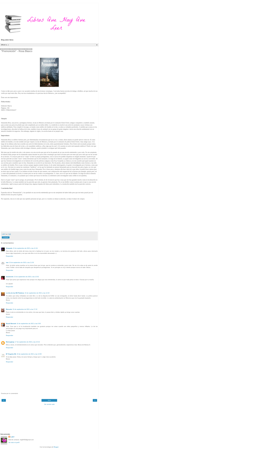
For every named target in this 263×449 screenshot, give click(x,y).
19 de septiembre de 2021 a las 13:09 (29, 354)
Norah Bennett (11, 323)
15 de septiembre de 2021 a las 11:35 (21, 262)
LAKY (12, 437)
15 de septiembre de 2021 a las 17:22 (25, 309)
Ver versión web (49, 404)
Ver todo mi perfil (13, 442)
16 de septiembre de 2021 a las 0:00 (29, 323)
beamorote (9, 276)
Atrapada (9, 248)
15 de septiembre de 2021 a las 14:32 (37, 293)
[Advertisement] (49, 5)
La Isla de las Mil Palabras (15, 293)
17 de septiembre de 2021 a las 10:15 (27, 342)
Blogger (56, 447)
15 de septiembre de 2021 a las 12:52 (26, 276)
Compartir (5, 237)
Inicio (49, 400)
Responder (9, 256)
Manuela (9, 309)
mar (7, 262)
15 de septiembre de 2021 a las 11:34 (25, 248)
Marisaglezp (10, 342)
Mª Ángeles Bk (11, 354)
